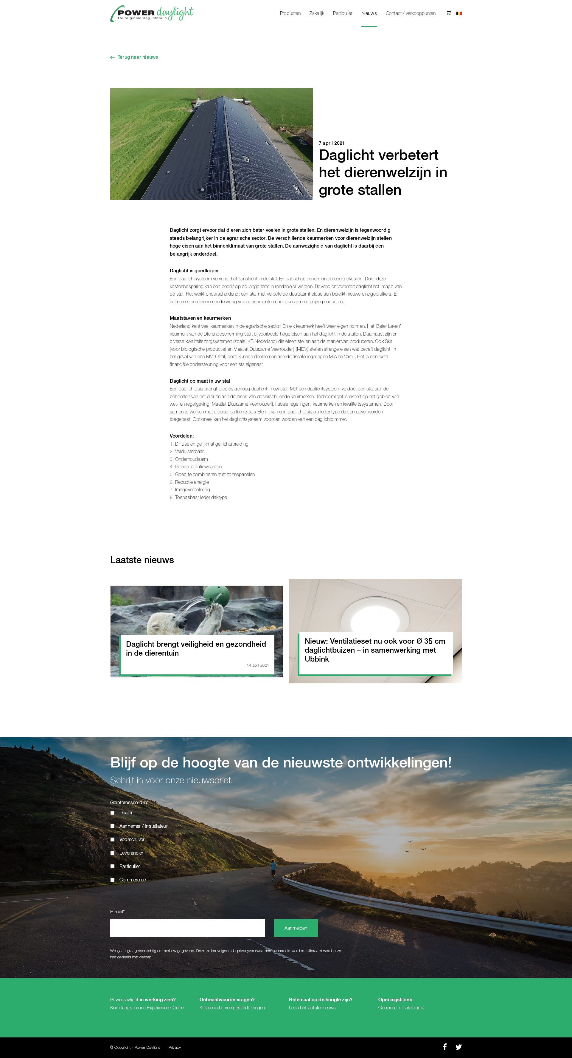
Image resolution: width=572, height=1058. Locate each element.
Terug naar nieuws (138, 57)
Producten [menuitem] (290, 13)
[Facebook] (445, 1049)
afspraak (414, 1008)
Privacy (175, 1048)
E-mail (117, 912)
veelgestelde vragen (245, 1008)
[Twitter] (459, 1049)
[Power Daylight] (152, 13)
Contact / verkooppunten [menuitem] (411, 13)
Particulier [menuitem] (342, 13)
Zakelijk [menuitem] (317, 13)
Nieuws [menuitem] (369, 13)
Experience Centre (165, 1008)
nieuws (329, 1008)
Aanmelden (296, 928)
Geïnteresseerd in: (129, 803)
